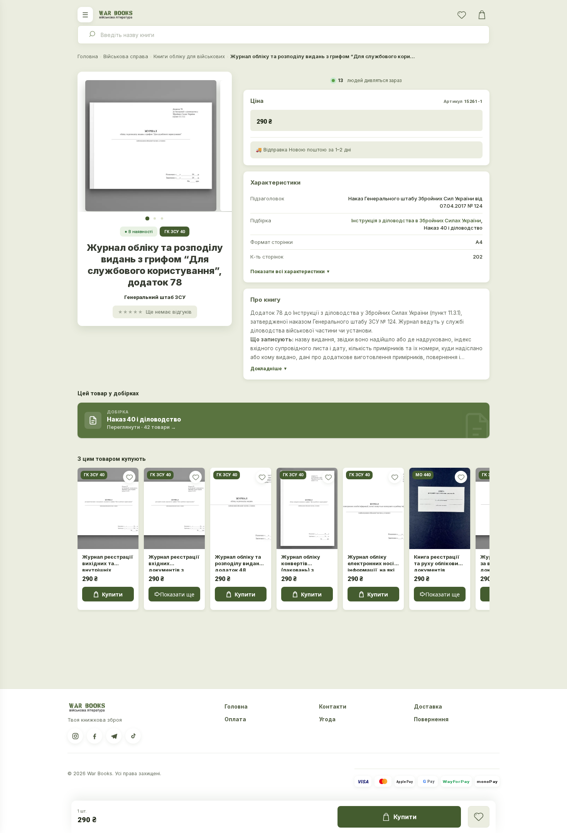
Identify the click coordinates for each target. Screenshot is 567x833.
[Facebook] (94, 736)
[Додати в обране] (129, 477)
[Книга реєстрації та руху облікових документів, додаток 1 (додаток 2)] (439, 508)
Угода (327, 719)
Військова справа (125, 56)
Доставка (428, 707)
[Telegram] (114, 736)
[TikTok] (133, 736)
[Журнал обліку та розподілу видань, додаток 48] (240, 508)
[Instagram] (75, 736)
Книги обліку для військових (189, 56)
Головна (88, 56)
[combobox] (283, 34)
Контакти (332, 707)
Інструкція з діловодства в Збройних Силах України (416, 220)
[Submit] (92, 34)
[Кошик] (481, 14)
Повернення (431, 719)
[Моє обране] (461, 14)
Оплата (235, 719)
